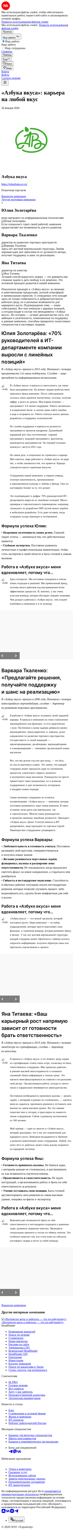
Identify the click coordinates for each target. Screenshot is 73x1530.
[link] (7, 63)
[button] (5, 71)
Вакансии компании (13, 196)
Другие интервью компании (18, 199)
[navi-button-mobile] (5, 83)
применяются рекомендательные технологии (31, 1493)
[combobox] (16, 1520)
